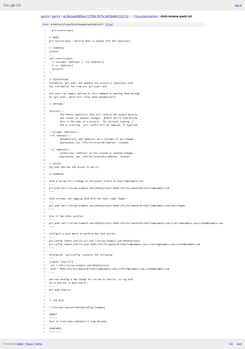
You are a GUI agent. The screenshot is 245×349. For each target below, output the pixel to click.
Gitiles (20, 343)
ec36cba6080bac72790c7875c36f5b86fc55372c (96, 16)
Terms (38, 343)
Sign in (238, 5)
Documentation (146, 16)
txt (231, 343)
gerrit (45, 16)
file (109, 24)
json (239, 343)
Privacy (29, 343)
